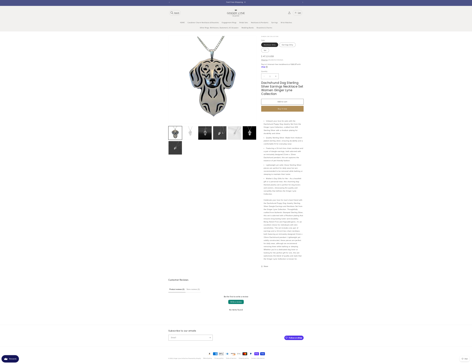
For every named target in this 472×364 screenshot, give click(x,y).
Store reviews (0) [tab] (193, 289)
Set (265, 50)
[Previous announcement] (169, 2)
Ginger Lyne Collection (180, 358)
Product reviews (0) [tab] (176, 289)
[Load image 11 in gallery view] (190, 133)
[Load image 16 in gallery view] (175, 148)
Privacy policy (219, 358)
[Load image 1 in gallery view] (175, 133)
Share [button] (266, 266)
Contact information (258, 358)
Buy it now (282, 109)
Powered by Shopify (194, 358)
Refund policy (207, 358)
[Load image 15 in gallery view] (249, 133)
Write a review (236, 302)
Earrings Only (287, 45)
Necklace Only (270, 45)
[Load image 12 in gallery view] (205, 133)
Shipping (264, 60)
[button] (175, 12)
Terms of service (231, 358)
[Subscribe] (210, 338)
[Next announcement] (302, 2)
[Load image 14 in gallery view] (234, 133)
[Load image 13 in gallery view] (220, 133)
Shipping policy (244, 358)
